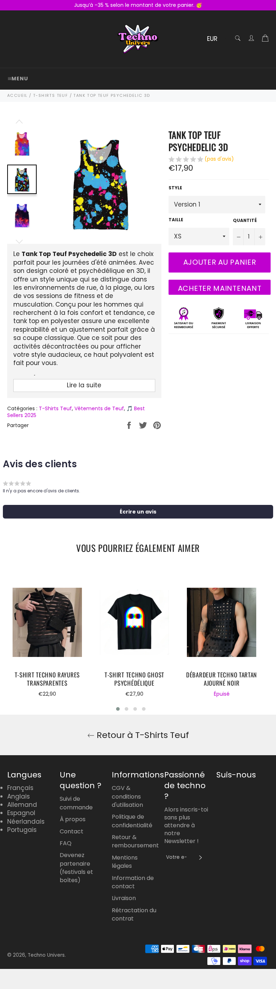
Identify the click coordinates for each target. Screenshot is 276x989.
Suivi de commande (76, 803)
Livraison (124, 898)
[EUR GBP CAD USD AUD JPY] (216, 39)
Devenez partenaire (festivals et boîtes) (76, 867)
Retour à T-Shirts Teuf (142, 735)
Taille (176, 220)
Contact (71, 831)
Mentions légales (125, 861)
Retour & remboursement (135, 841)
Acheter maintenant (220, 288)
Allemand (22, 804)
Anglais (18, 796)
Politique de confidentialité (132, 821)
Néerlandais (26, 821)
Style (175, 188)
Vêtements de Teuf (99, 408)
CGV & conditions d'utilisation (127, 796)
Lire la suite (84, 385)
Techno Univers (46, 955)
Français (20, 788)
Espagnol (21, 813)
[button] (201, 160)
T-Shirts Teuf (55, 408)
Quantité (245, 220)
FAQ (66, 843)
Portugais (22, 829)
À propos (73, 819)
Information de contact (133, 882)
